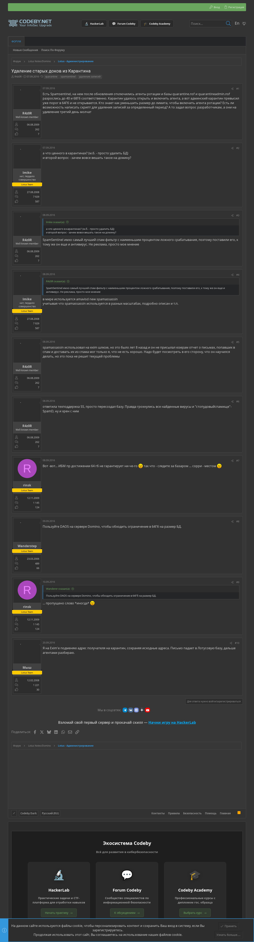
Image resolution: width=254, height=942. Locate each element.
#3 (237, 215)
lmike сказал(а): (55, 222)
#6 (237, 401)
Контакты (158, 813)
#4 (237, 274)
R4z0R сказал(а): (55, 281)
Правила (174, 813)
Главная (225, 813)
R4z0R (18, 76)
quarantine (51, 76)
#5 (237, 342)
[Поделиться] (232, 89)
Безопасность (192, 813)
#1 (237, 88)
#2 (237, 148)
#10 (237, 643)
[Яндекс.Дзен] (142, 710)
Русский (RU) (50, 813)
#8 (237, 521)
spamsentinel (68, 76)
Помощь (210, 813)
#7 (237, 460)
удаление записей (90, 76)
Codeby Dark (28, 813)
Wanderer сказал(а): (58, 588)
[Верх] (234, 813)
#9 (237, 582)
